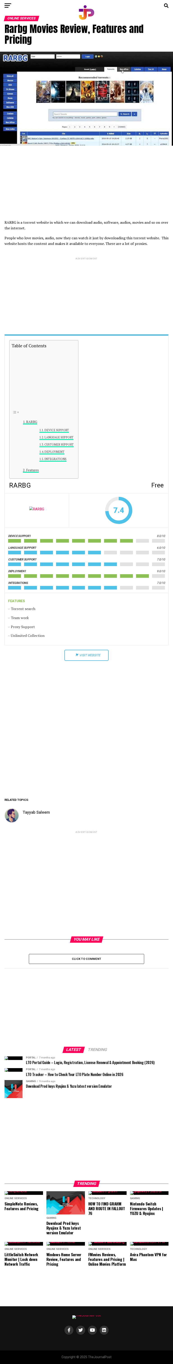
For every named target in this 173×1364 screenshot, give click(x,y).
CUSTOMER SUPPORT (59, 445)
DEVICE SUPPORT (56, 430)
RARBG (31, 422)
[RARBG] (36, 510)
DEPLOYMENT (54, 452)
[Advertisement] (86, 183)
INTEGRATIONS (55, 459)
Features (32, 470)
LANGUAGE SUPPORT (58, 437)
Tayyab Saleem (36, 812)
